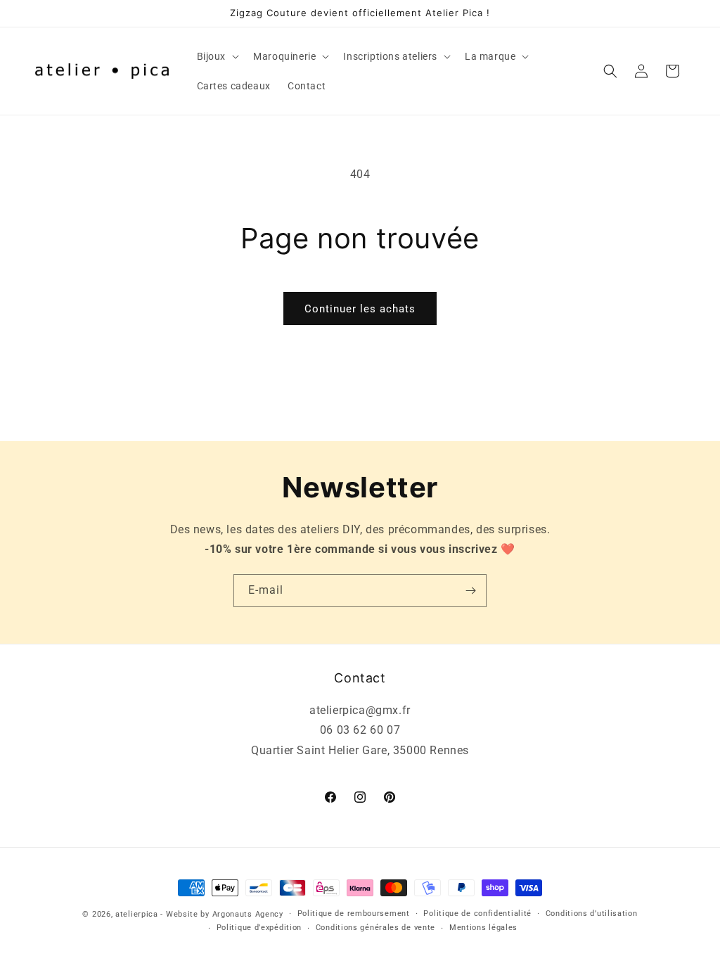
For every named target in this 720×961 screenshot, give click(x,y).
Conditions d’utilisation (592, 913)
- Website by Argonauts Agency (221, 914)
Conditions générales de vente (375, 927)
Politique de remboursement (353, 913)
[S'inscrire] (470, 590)
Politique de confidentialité (477, 913)
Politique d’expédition (259, 927)
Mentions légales (483, 927)
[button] (216, 56)
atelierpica (136, 914)
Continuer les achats (360, 309)
